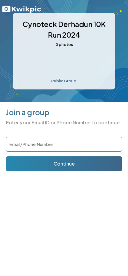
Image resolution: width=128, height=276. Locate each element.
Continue (64, 164)
